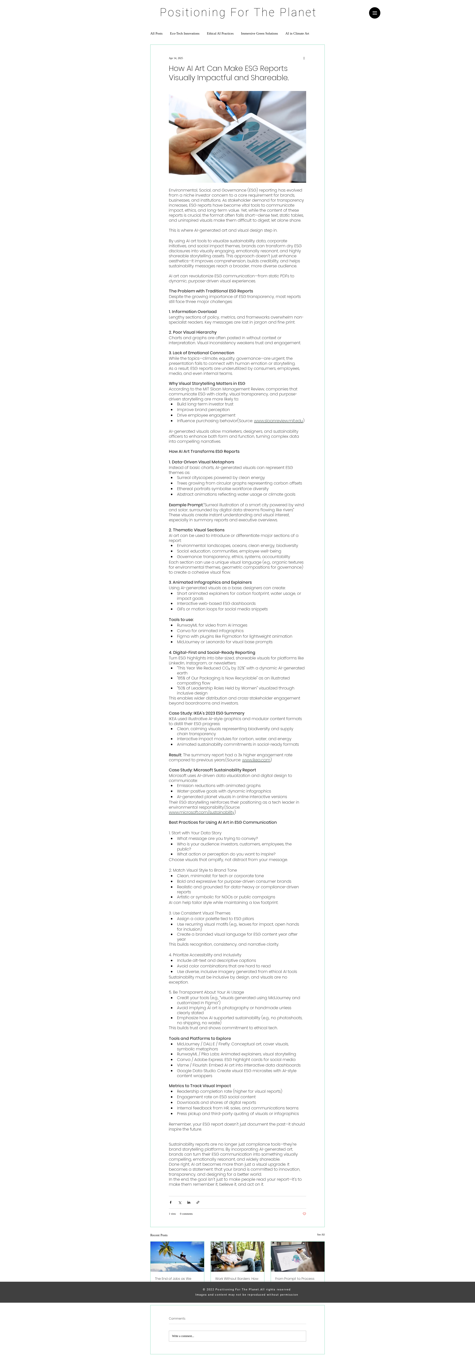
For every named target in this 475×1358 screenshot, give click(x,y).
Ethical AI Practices (220, 33)
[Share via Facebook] (170, 1202)
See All (321, 1234)
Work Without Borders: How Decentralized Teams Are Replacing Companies (236, 1281)
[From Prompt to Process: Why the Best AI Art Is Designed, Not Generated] (298, 1257)
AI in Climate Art (297, 33)
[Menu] (374, 13)
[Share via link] (198, 1202)
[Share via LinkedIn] (189, 1202)
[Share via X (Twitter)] (179, 1202)
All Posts (156, 33)
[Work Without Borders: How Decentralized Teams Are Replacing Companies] (237, 1257)
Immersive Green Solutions (259, 33)
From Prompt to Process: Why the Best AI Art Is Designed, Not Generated (296, 1281)
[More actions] (304, 58)
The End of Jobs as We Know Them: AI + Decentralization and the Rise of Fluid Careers (175, 1281)
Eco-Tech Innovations (184, 33)
